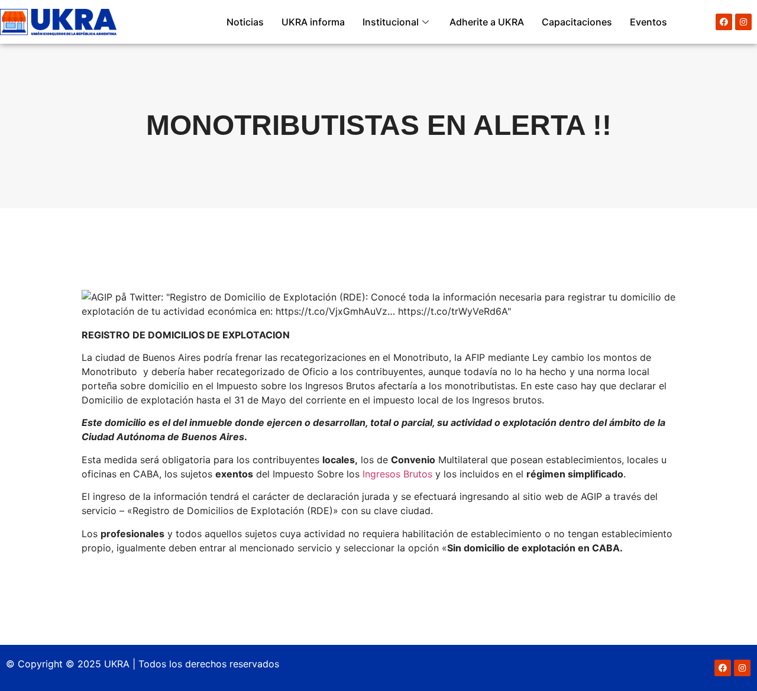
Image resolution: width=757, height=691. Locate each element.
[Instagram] (743, 22)
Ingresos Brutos (397, 474)
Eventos (648, 22)
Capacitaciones (577, 22)
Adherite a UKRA (486, 22)
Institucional (391, 22)
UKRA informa (313, 22)
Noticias (245, 22)
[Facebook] (724, 22)
